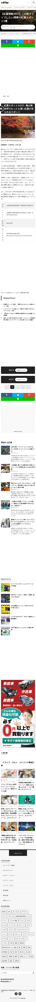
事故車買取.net (6, 981)
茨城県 (10, 956)
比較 (29, 952)
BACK (17, 370)
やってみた (16, 912)
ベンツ (4, 934)
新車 (29, 947)
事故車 (22, 943)
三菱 (11, 943)
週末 (11, 961)
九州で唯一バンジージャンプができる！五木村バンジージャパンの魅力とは (23, 449)
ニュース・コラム (19, 7)
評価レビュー (7, 900)
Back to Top (18, 853)
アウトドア (5, 916)
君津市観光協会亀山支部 (14, 140)
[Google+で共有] (29, 42)
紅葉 (11, 28)
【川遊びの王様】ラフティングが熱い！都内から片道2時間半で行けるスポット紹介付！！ (22, 503)
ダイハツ (21, 925)
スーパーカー (12, 925)
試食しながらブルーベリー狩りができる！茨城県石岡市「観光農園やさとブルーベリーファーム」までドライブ (8, 813)
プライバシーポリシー (23, 990)
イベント (4, 920)
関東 (14, 28)
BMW (3, 912)
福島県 (4, 956)
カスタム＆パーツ (8, 870)
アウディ (24, 912)
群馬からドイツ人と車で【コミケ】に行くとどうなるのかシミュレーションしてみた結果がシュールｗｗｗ (23, 522)
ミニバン (11, 938)
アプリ (4, 781)
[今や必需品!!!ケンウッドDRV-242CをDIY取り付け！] (5, 609)
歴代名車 (5, 895)
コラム (22, 920)
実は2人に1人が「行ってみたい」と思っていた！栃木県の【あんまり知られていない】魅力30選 (23, 485)
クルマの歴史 (14, 920)
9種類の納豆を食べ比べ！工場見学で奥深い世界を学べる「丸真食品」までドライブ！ (8, 838)
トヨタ (4, 929)
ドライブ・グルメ (17, 26)
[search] (33, 972)
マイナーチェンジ (28, 934)
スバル (4, 925)
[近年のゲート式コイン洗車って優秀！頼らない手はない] (5, 598)
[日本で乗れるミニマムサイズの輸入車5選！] (5, 631)
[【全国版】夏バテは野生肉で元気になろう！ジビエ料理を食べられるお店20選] (5, 468)
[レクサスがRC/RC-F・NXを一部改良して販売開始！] (5, 620)
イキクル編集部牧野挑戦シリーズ (21, 916)
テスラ (28, 925)
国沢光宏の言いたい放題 (9, 947)
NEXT (17, 379)
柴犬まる (22, 952)
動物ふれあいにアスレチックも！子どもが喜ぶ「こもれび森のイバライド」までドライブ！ (26, 813)
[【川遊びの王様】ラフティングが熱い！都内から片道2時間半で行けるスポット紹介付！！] (5, 504)
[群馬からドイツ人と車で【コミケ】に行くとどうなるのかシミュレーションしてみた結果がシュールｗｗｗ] (5, 522)
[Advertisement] (18, 65)
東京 (16, 952)
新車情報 (5, 890)
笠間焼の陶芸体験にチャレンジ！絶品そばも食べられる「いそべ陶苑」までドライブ (26, 786)
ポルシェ (17, 934)
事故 (16, 943)
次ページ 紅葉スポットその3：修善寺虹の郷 (15, 292)
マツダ (4, 938)
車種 (31, 956)
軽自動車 (4, 961)
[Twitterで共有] (18, 42)
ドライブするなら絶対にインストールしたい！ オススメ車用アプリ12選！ (9, 787)
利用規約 (3, 990)
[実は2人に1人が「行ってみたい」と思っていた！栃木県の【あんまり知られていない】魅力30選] (5, 486)
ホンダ (30, 780)
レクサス (4, 943)
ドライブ (6, 28)
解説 (16, 956)
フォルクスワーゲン (22, 929)
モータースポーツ (21, 938)
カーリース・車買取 (9, 865)
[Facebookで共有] (6, 42)
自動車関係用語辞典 (8, 979)
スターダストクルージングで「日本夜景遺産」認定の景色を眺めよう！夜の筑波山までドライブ (26, 839)
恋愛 (24, 947)
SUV (9, 912)
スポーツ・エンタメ (6, 7)
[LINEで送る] (18, 45)
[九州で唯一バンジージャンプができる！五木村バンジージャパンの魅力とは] (5, 450)
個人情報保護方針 (11, 990)
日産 (11, 952)
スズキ (28, 920)
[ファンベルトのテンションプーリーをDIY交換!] (5, 587)
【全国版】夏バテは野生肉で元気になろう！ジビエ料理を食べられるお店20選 (23, 467)
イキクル (23, 998)
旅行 (14, 781)
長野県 (17, 961)
